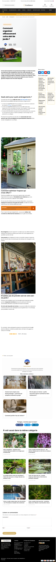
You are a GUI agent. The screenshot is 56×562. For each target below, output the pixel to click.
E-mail (28, 527)
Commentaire (6, 517)
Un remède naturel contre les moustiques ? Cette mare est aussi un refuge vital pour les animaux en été (13, 477)
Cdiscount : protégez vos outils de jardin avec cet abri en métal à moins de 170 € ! (51, 98)
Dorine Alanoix (27, 366)
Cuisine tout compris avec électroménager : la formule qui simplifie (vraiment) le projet (13, 393)
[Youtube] (45, 72)
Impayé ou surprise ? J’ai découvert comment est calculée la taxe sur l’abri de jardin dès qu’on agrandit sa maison (42, 84)
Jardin (7, 16)
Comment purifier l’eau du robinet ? (14, 415)
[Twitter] (42, 72)
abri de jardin (24, 99)
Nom (4, 527)
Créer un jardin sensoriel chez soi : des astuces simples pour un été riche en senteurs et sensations (40, 451)
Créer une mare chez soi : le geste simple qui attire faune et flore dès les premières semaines (38, 477)
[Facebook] (39, 72)
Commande (51, 6)
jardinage (9, 105)
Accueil (3, 16)
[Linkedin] (48, 72)
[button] (51, 11)
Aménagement (11, 16)
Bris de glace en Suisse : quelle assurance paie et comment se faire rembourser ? (39, 393)
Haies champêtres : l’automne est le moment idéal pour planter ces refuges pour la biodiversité (13, 451)
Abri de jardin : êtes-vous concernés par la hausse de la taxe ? (51, 81)
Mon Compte (45, 6)
